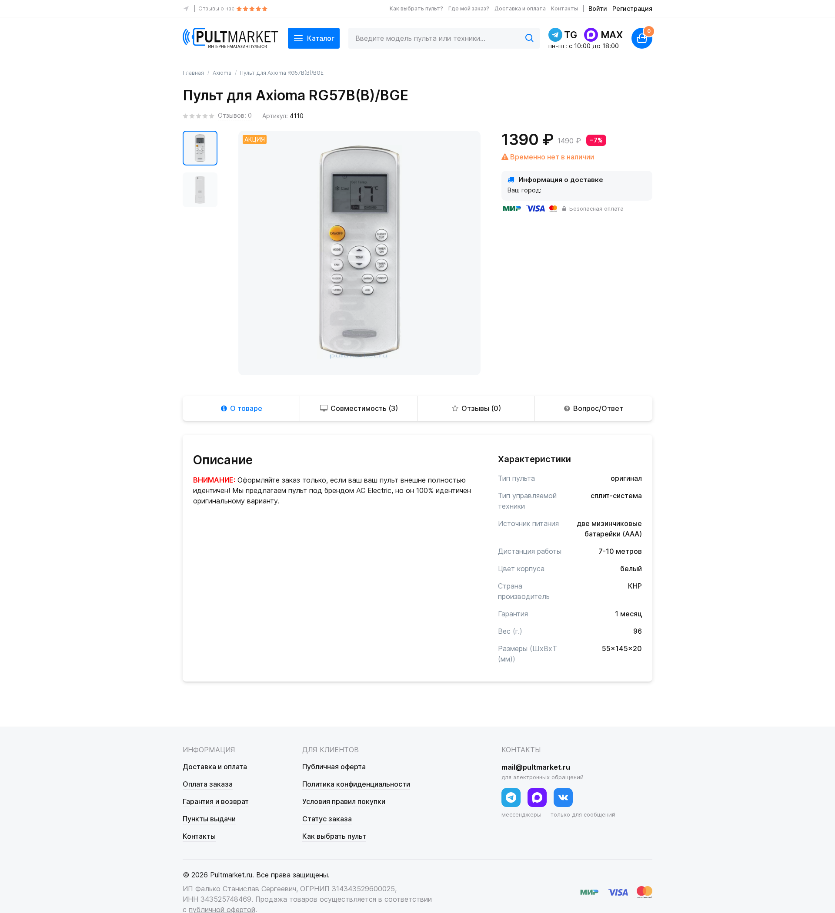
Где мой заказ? (468, 8)
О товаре (246, 408)
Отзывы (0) (481, 408)
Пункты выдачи (209, 818)
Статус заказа (327, 818)
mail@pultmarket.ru (535, 767)
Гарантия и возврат (216, 801)
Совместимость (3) (364, 408)
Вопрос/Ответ (598, 408)
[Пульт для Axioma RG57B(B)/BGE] (200, 148)
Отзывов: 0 (235, 115)
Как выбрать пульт (334, 836)
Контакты (564, 8)
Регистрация (632, 8)
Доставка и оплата (520, 8)
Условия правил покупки (343, 801)
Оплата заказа (208, 784)
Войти (597, 8)
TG (570, 34)
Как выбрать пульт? (416, 8)
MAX (612, 34)
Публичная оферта (334, 766)
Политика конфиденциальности (356, 784)
